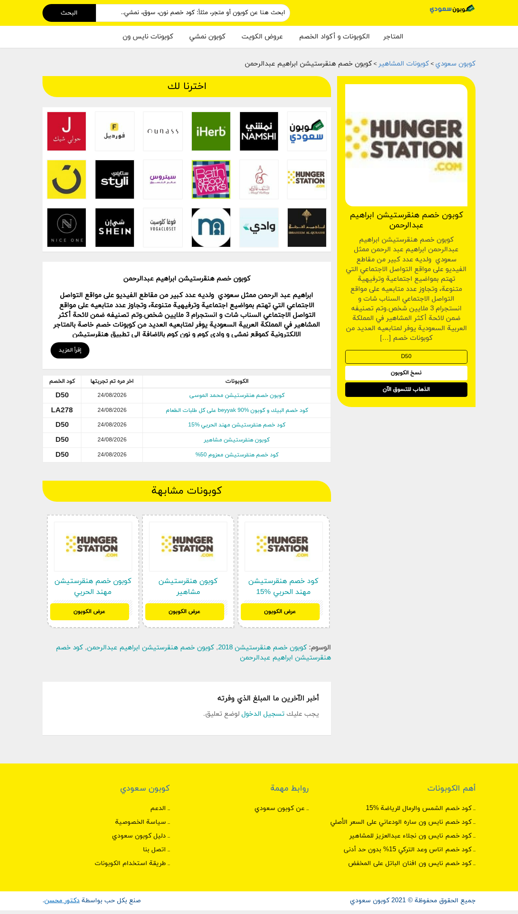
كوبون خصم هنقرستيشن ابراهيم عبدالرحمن (150, 648)
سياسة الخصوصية (140, 822)
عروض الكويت (262, 37)
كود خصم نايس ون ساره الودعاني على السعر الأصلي (400, 822)
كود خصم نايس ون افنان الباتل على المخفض (409, 863)
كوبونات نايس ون (148, 37)
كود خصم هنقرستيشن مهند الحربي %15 (236, 425)
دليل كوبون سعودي (139, 835)
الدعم (158, 808)
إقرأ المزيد (70, 350)
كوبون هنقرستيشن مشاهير (237, 440)
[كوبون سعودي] (452, 8)
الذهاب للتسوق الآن (406, 390)
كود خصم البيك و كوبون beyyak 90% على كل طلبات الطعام (237, 410)
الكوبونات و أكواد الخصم (334, 37)
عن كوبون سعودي (280, 808)
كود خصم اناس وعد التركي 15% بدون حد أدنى (407, 849)
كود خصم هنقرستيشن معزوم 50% (236, 455)
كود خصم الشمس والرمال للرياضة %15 (418, 808)
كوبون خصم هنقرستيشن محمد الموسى (236, 395)
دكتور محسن (62, 900)
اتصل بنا (154, 849)
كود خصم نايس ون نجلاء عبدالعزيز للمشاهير (410, 835)
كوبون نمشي (207, 37)
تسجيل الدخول (263, 714)
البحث (69, 12)
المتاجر (393, 37)
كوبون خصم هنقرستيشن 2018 (262, 648)
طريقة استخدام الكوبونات (130, 863)
